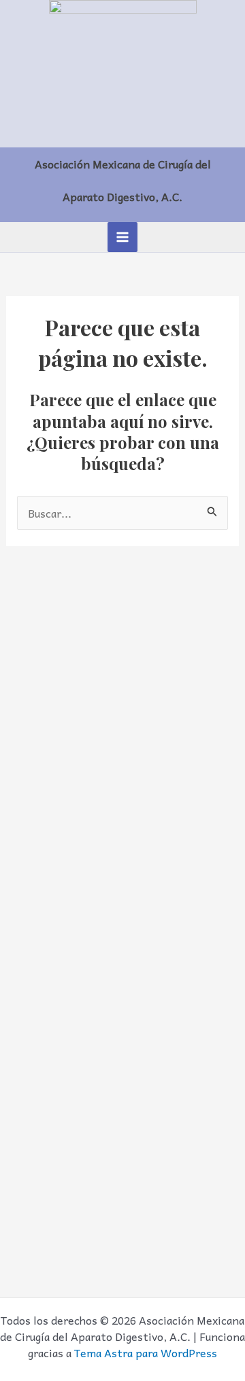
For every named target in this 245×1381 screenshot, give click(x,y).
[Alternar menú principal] (122, 237)
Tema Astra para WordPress (145, 1352)
